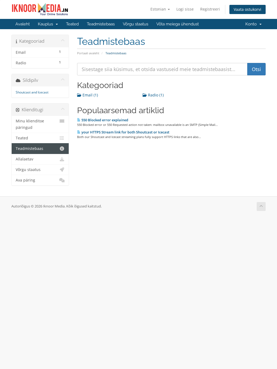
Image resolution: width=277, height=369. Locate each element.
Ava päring (25, 180)
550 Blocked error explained (104, 120)
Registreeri (210, 9)
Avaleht (22, 24)
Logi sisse (185, 9)
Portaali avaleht (88, 53)
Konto (252, 24)
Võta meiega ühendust (177, 24)
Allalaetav (24, 159)
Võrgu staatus (135, 24)
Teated (72, 24)
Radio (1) (155, 95)
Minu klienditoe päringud (30, 124)
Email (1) (89, 95)
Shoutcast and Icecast (32, 92)
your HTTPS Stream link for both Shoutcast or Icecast (125, 132)
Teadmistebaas (101, 24)
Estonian (158, 9)
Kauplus (46, 24)
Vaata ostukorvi (247, 9)
